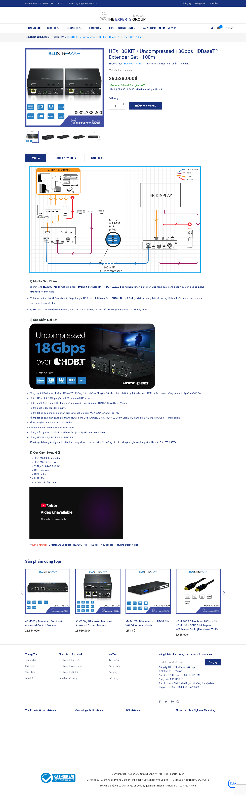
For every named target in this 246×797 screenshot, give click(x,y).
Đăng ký (113, 672)
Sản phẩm (95, 28)
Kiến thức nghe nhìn (122, 28)
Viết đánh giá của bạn (121, 70)
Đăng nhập (114, 666)
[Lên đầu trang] (240, 787)
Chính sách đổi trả (68, 672)
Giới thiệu (53, 28)
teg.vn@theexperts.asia (87, 3)
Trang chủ (34, 28)
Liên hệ (29, 678)
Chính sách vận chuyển (71, 666)
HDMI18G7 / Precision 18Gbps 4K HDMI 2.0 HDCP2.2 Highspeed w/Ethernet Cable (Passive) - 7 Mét (197, 625)
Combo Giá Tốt (37, 37)
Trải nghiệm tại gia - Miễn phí (159, 28)
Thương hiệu (73, 28)
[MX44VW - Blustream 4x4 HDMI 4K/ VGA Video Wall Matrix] (148, 591)
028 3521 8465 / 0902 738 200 (48, 3)
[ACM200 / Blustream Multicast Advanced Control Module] (97, 591)
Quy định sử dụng (68, 678)
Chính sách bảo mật (69, 660)
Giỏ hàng (113, 678)
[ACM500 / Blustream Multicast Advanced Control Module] (47, 591)
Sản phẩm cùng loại (43, 561)
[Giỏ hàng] (217, 28)
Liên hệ (214, 3)
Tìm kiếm (114, 660)
